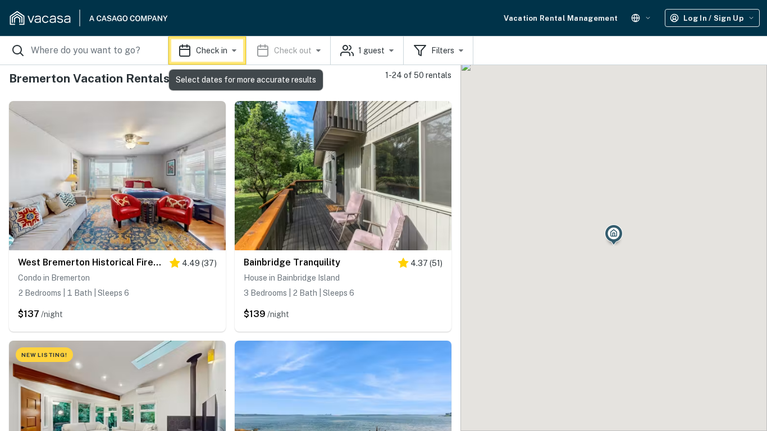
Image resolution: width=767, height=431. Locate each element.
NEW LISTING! (44, 354)
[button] (249, 50)
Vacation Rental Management (561, 18)
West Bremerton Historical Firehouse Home (91, 262)
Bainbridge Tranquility (292, 262)
